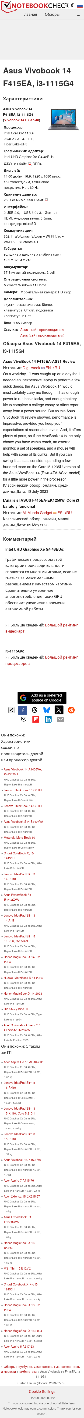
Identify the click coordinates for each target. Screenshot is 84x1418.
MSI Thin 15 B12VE (17, 1268)
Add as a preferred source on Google (46, 697)
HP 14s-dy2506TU (16, 1009)
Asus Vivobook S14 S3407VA (23, 821)
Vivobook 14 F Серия (21, 120)
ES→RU (64, 512)
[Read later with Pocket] (23, 719)
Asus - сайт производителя (42, 329)
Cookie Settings (42, 1391)
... (78, 14)
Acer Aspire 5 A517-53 (19, 1346)
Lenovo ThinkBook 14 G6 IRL (23, 806)
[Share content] (11, 710)
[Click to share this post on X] (59, 709)
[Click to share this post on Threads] (34, 710)
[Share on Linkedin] (48, 719)
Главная (30, 14)
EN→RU (53, 367)
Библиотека (28, 1371)
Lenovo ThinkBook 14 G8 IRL (23, 790)
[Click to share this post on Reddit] (71, 709)
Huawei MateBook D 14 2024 (23, 977)
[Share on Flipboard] (36, 719)
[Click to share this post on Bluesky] (46, 710)
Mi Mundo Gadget (37, 512)
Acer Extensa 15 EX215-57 (22, 1196)
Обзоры (52, 14)
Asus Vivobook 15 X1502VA (22, 1159)
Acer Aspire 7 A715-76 (19, 1180)
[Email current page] (60, 719)
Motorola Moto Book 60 (19, 837)
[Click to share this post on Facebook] (22, 710)
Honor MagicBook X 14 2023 (23, 993)
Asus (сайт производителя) (42, 335)
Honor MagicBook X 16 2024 (23, 1330)
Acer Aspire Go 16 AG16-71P (23, 1062)
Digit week (31, 367)
